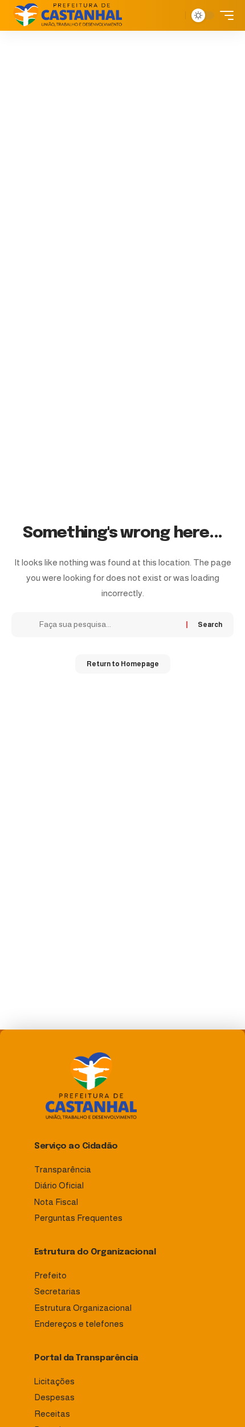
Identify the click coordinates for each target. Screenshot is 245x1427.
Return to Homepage (123, 664)
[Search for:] (108, 624)
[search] (174, 15)
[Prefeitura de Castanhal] (67, 15)
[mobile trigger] (224, 15)
